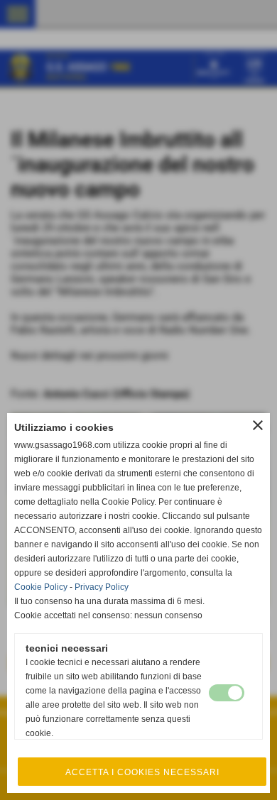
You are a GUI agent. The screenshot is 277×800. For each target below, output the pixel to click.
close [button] (257, 425)
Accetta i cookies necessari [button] (142, 772)
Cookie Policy (40, 587)
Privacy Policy (102, 587)
